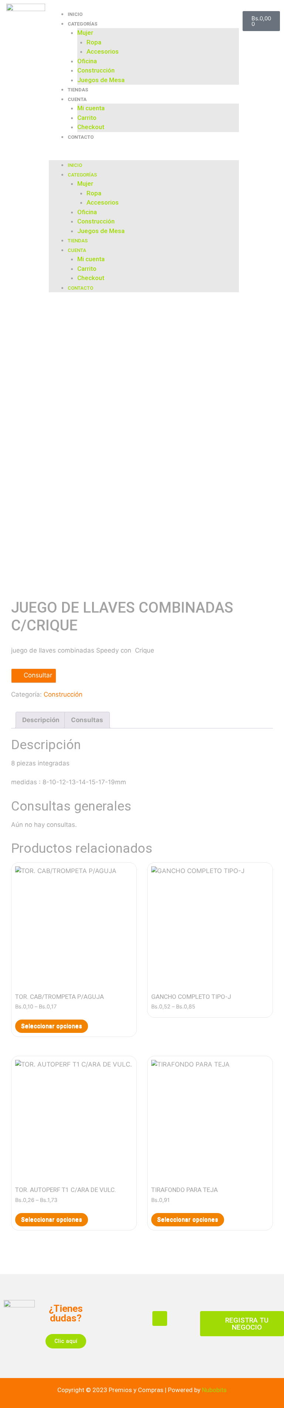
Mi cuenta (91, 108)
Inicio (75, 14)
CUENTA (77, 99)
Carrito (87, 117)
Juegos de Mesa (101, 80)
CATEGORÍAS (82, 24)
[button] (144, 156)
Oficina (87, 61)
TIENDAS (78, 89)
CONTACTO (81, 137)
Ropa (94, 42)
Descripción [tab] (41, 720)
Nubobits (214, 1390)
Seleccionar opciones (51, 1026)
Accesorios (103, 51)
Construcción (96, 70)
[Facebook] (159, 1318)
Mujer (85, 32)
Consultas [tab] (87, 720)
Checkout (90, 127)
